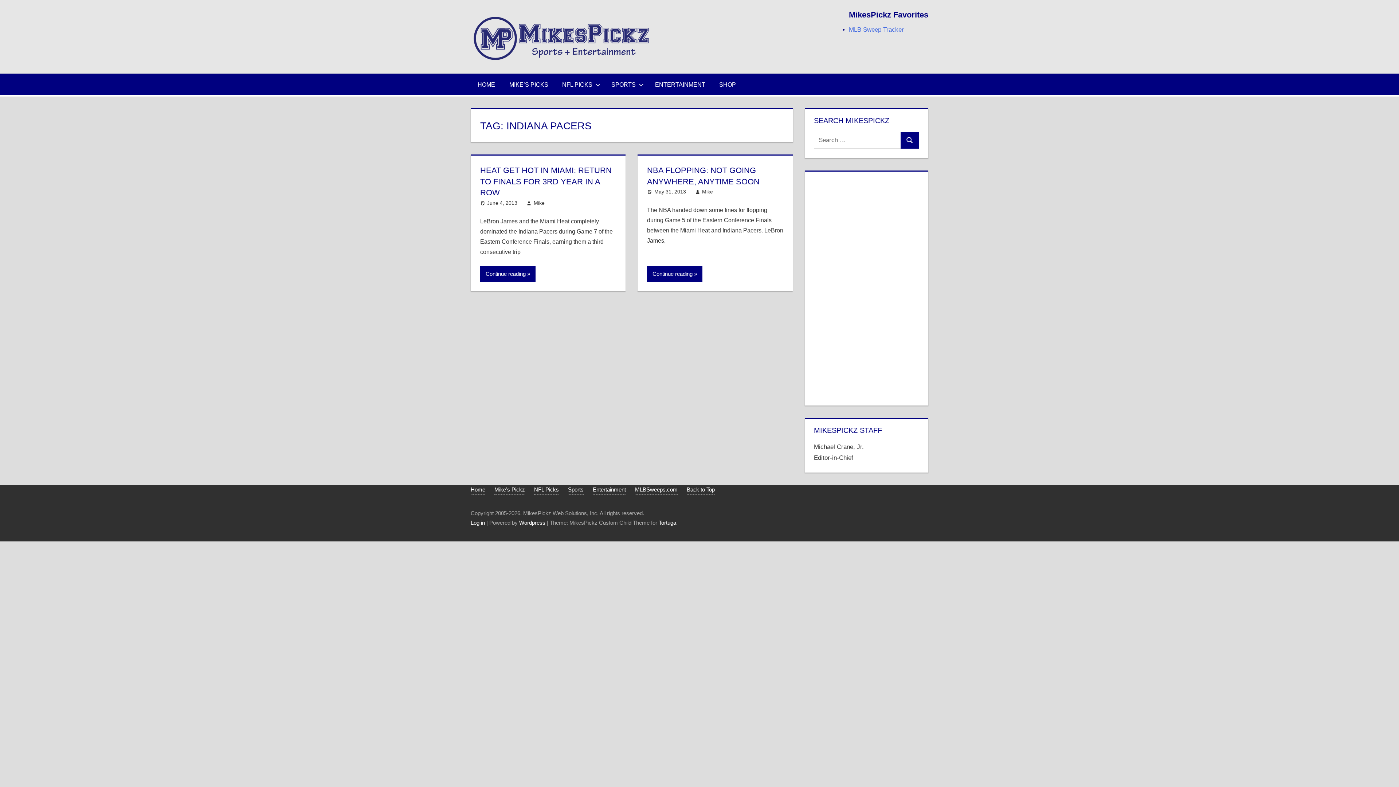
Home (486, 85)
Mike (539, 203)
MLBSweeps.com (656, 489)
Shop (727, 85)
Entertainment (680, 85)
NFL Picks (577, 85)
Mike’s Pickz (509, 489)
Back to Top (701, 489)
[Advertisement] (866, 287)
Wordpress (532, 523)
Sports (623, 85)
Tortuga (667, 523)
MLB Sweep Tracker (876, 29)
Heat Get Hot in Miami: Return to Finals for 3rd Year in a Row (546, 181)
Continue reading (506, 274)
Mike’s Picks (528, 85)
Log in (478, 523)
